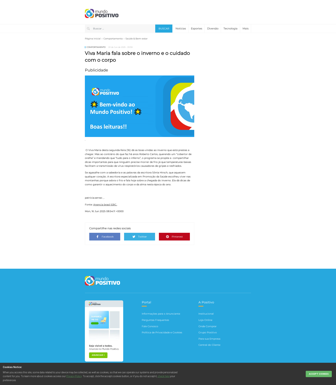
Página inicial (93, 38)
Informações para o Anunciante (161, 313)
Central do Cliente (209, 344)
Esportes (196, 28)
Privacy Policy (74, 376)
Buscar (164, 28)
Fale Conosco (150, 326)
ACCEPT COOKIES (319, 374)
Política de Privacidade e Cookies (162, 332)
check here (164, 376)
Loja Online (205, 320)
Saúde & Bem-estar (136, 38)
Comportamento (113, 38)
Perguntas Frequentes (155, 320)
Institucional (206, 313)
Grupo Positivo (207, 332)
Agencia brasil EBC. (105, 204)
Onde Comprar (207, 326)
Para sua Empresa (209, 338)
